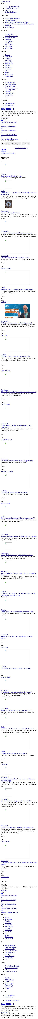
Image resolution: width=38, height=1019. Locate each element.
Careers (7, 988)
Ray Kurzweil (9, 44)
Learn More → (5, 117)
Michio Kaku (9, 34)
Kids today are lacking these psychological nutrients (17, 289)
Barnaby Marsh (5, 503)
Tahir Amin (4, 764)
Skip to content (5, 1)
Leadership (8, 60)
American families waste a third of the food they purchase (18, 536)
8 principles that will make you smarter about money (17, 555)
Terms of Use (9, 985)
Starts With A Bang (10, 84)
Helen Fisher (9, 48)
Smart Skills (8, 62)
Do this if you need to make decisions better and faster (17, 612)
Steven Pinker (9, 41)
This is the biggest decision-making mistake (14, 492)
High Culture (9, 63)
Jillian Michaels (5, 677)
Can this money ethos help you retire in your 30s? (16, 801)
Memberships (9, 105)
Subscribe (12, 153)
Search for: (4, 141)
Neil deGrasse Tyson (11, 36)
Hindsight (8, 26)
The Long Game (10, 90)
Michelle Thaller (10, 37)
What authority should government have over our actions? (18, 392)
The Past (7, 65)
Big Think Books (10, 82)
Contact (7, 981)
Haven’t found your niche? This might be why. (15, 257)
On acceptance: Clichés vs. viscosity (12, 176)
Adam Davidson (6, 268)
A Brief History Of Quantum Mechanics (17, 22)
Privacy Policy (9, 983)
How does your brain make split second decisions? (16, 233)
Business (7, 55)
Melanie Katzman (6, 439)
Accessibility (9, 987)
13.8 (6, 97)
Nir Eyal (3, 302)
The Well (7, 91)
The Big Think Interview (12, 7)
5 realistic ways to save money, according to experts (17, 692)
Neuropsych (8, 56)
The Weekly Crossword (12, 1000)
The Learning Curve (11, 88)
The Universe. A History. (12, 18)
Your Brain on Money (11, 8)
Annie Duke (4, 647)
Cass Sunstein (5, 877)
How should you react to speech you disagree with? (17, 461)
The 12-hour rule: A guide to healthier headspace (16, 668)
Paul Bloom (8, 43)
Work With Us (9, 980)
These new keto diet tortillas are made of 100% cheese (17, 729)
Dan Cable (4, 335)
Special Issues (9, 76)
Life (6, 71)
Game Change (9, 27)
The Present (8, 67)
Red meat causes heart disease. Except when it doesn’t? (18, 518)
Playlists (7, 10)
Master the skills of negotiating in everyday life (15, 356)
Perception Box (9, 93)
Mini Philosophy (10, 86)
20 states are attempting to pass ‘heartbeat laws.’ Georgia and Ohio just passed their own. (18, 594)
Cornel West (8, 46)
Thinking (7, 58)
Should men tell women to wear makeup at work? (16, 710)
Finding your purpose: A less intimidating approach (16, 323)
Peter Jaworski (5, 404)
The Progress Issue (10, 20)
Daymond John (5, 370)
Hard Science (9, 74)
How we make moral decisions (10, 213)
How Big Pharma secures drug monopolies (14, 753)
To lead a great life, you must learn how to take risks (17, 827)
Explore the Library (11, 12)
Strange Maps (9, 95)
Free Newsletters (10, 103)
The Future (8, 69)
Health (7, 72)
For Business (5, 153)
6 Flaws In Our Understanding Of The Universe (19, 24)
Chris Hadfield (5, 841)
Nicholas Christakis (7, 471)
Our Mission (8, 978)
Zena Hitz (8, 39)
